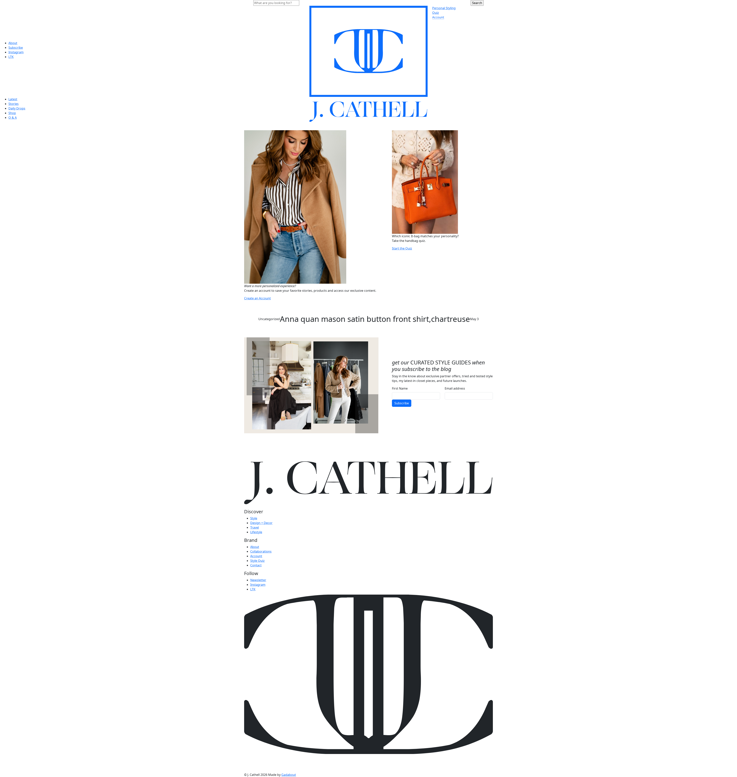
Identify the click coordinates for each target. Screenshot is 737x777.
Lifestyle (256, 532)
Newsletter (258, 580)
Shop (12, 113)
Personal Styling (444, 8)
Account (438, 17)
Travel (254, 527)
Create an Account (257, 298)
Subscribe (15, 47)
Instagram (16, 52)
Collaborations (261, 551)
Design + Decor (261, 523)
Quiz (435, 13)
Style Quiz (257, 561)
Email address (455, 388)
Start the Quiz (402, 248)
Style (253, 518)
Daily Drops (16, 108)
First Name (400, 388)
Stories (13, 104)
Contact (256, 565)
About (12, 43)
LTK (11, 57)
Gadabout (288, 775)
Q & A (12, 117)
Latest (12, 99)
